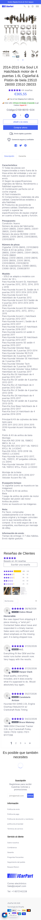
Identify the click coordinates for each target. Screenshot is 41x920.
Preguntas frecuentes (15, 857)
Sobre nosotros (13, 843)
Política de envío (13, 809)
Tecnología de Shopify (15, 907)
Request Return (13, 867)
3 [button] (20, 743)
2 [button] (16, 743)
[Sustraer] (14, 116)
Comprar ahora (20, 127)
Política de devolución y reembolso (20, 819)
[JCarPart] (8, 6)
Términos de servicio (15, 829)
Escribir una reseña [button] (20, 564)
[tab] (9, 156)
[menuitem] (25, 6)
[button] (25, 6)
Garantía (10, 852)
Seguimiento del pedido (16, 862)
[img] (18, 608)
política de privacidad (15, 824)
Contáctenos (12, 848)
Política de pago (13, 814)
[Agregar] (27, 116)
